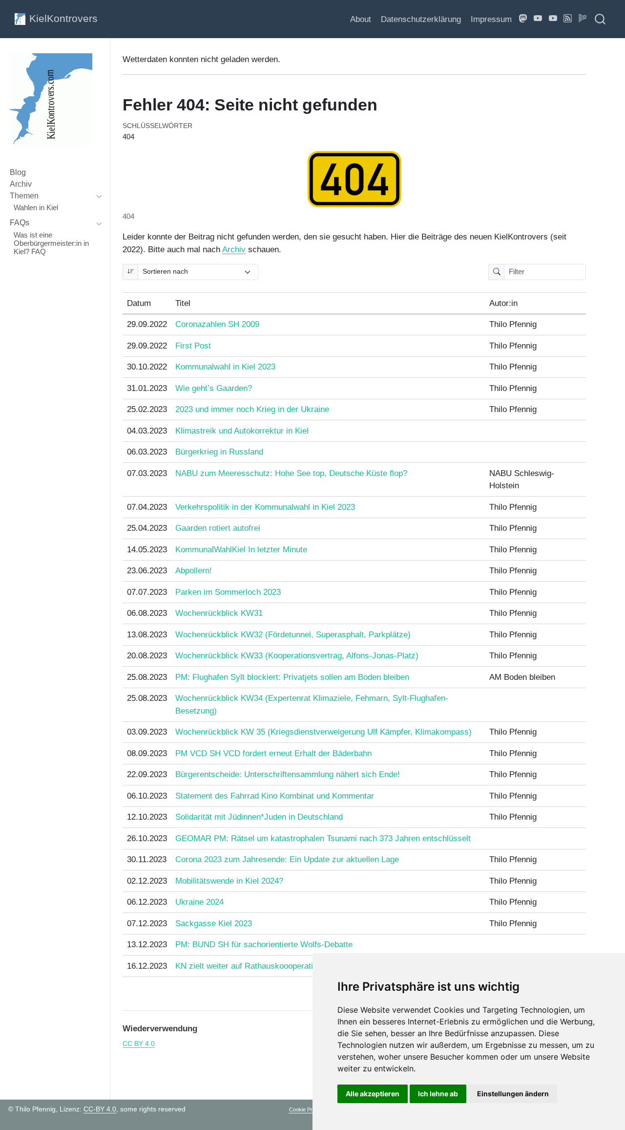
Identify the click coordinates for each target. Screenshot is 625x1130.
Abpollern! (193, 570)
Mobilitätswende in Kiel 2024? (229, 881)
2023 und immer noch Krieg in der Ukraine (252, 409)
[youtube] (553, 18)
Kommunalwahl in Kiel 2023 (225, 366)
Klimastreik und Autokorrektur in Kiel (242, 430)
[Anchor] (203, 1027)
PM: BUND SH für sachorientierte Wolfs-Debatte (264, 944)
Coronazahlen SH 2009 (217, 324)
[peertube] (538, 18)
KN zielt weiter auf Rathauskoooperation (248, 966)
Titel (182, 303)
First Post (193, 345)
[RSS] (568, 18)
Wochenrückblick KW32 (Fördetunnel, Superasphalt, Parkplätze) (293, 634)
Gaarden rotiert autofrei (217, 528)
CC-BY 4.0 (99, 1109)
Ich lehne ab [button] (438, 1093)
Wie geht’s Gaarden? (213, 388)
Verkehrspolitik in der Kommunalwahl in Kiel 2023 (265, 507)
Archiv (234, 249)
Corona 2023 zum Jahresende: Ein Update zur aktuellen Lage (287, 859)
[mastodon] (523, 18)
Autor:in (503, 303)
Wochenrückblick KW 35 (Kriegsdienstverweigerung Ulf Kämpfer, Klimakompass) (323, 732)
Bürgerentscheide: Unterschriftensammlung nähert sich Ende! (287, 774)
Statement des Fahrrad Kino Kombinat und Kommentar (274, 796)
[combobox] (600, 19)
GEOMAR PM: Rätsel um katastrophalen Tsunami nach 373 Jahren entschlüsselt (323, 838)
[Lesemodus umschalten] (583, 18)
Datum (139, 303)
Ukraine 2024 (199, 902)
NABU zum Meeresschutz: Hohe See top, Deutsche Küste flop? (291, 473)
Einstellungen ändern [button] (513, 1093)
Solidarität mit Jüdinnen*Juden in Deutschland (259, 817)
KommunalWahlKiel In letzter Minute (241, 549)
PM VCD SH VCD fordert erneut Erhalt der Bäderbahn (273, 753)
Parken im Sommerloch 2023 (228, 592)
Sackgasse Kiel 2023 (213, 923)
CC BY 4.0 (139, 1043)
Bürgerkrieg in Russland (219, 451)
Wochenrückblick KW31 (219, 613)
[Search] (600, 19)
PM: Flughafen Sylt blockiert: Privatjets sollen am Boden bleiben (292, 677)
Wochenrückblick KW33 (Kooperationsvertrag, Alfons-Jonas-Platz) (296, 655)
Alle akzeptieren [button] (372, 1093)
